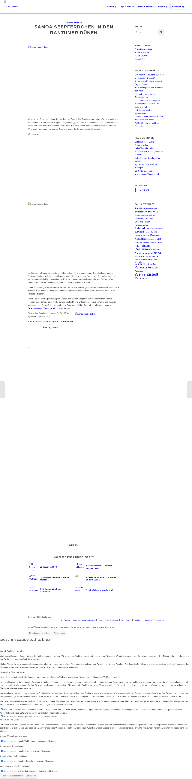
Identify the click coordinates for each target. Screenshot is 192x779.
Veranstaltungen (146, 267)
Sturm (145, 260)
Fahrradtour (142, 228)
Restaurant (143, 249)
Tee (154, 264)
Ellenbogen (149, 218)
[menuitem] (111, 6)
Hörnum (138, 235)
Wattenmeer (139, 271)
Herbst (147, 232)
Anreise (150, 208)
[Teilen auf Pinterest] (31, 343)
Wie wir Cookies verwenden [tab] (12, 651)
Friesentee (159, 229)
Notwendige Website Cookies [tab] (12, 672)
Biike (155, 208)
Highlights (154, 232)
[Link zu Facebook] (157, 617)
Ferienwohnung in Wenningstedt (42, 308)
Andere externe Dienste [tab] (10, 720)
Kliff (145, 239)
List (158, 238)
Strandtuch (139, 260)
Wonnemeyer (141, 278)
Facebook (141, 185)
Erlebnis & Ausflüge (143, 49)
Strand (156, 253)
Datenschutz (31, 776)
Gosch (141, 232)
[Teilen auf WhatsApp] (31, 339)
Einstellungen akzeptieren (40, 633)
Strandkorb (140, 256)
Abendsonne (141, 208)
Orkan (159, 242)
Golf (136, 232)
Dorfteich (151, 215)
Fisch (152, 229)
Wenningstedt (146, 274)
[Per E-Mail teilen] (31, 347)
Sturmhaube (152, 260)
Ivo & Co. (146, 235)
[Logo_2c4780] (11, 6)
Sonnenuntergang (143, 253)
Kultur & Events (141, 56)
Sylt (50, 324)
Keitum (139, 238)
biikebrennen (141, 212)
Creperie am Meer (141, 215)
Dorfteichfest (139, 218)
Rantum (47, 321)
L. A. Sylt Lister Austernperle (147, 100)
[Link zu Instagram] (153, 617)
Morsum (138, 242)
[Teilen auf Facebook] (31, 331)
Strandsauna (66, 321)
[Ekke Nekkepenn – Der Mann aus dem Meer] (2, 389)
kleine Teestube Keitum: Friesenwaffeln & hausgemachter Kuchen (149, 151)
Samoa (55, 321)
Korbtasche (151, 239)
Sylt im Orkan (147, 264)
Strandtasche (152, 256)
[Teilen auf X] (31, 335)
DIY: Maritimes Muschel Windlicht (149, 75)
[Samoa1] (74, 80)
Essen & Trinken (74, 22)
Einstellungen (59, 633)
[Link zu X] (162, 617)
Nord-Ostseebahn (149, 242)
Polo (137, 246)
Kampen (154, 235)
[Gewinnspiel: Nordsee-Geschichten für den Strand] (189, 389)
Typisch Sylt (140, 59)
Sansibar (155, 249)
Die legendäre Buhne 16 (145, 78)
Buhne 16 (153, 211)
